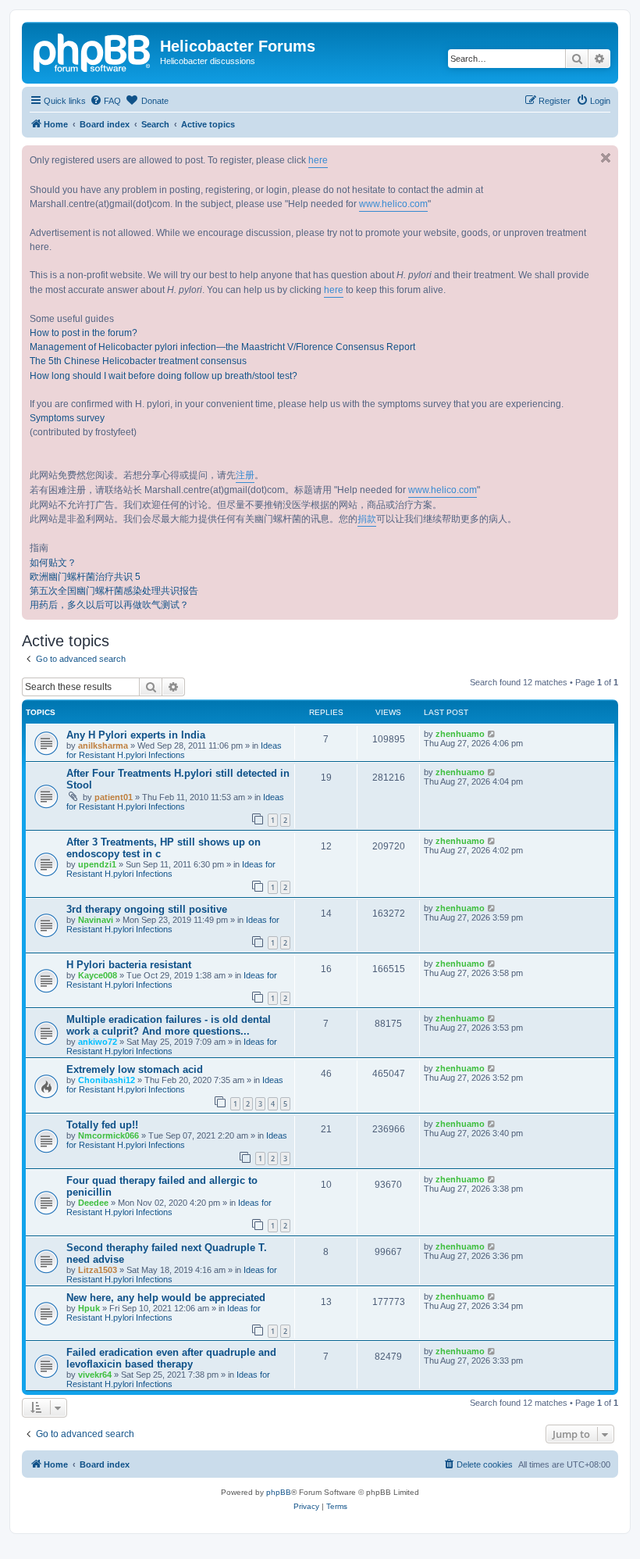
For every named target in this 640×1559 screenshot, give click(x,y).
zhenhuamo (460, 733)
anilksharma (103, 745)
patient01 (113, 797)
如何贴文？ (53, 562)
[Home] (93, 51)
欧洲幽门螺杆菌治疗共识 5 (85, 576)
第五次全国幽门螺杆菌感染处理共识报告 (114, 590)
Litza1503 (97, 1270)
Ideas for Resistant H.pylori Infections (174, 750)
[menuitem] (105, 100)
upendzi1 (97, 864)
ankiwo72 (97, 1041)
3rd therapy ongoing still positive (146, 909)
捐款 (366, 518)
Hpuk (89, 1308)
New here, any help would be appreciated (165, 1297)
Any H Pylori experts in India (135, 735)
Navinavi (95, 919)
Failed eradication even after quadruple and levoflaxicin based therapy (171, 1358)
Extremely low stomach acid (134, 1069)
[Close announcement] (605, 158)
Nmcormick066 (108, 1135)
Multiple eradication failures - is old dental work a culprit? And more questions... (168, 1025)
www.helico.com (393, 203)
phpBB (278, 1492)
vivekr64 (95, 1374)
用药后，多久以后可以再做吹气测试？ (109, 604)
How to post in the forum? (83, 332)
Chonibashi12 (106, 1080)
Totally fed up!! (102, 1125)
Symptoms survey (67, 418)
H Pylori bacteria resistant (128, 965)
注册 (245, 475)
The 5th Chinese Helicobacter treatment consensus (138, 361)
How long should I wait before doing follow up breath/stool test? (163, 375)
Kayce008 (97, 975)
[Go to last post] (492, 733)
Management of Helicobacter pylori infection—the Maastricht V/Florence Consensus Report (222, 346)
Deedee (93, 1202)
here (318, 160)
